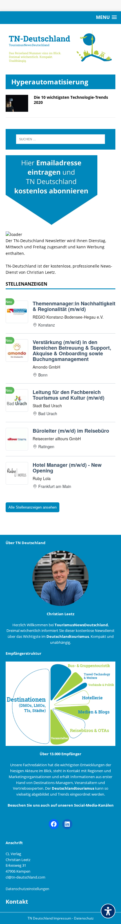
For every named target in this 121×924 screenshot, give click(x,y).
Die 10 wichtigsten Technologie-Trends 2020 (71, 100)
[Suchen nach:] (60, 139)
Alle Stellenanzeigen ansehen (32, 507)
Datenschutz (84, 918)
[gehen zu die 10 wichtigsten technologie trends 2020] (17, 108)
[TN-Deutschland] (60, 46)
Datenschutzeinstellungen (27, 888)
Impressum (62, 918)
